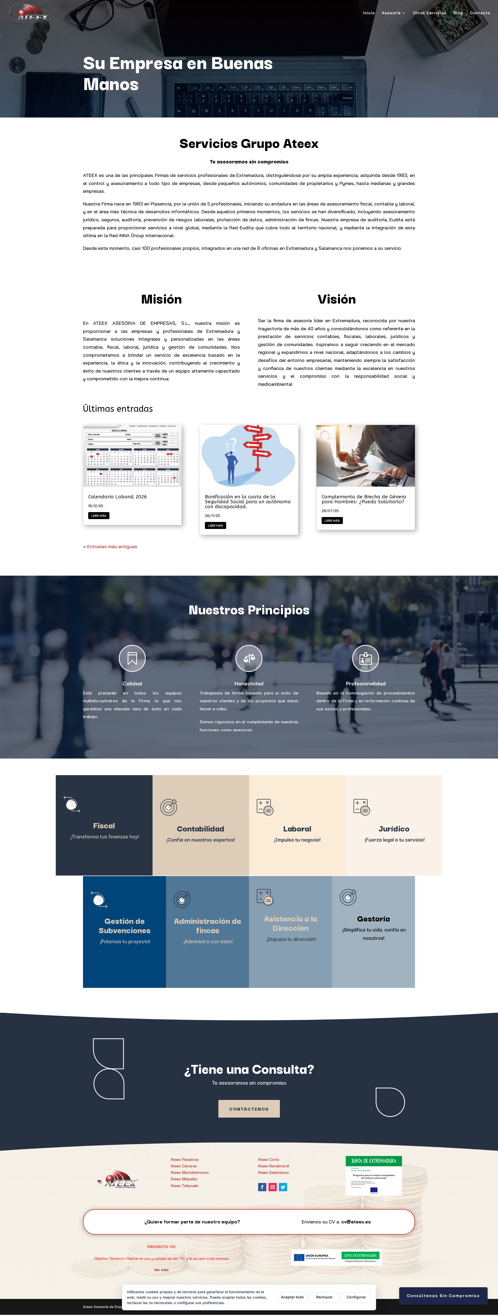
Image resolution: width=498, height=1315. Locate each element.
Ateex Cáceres (184, 1165)
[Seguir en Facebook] (262, 1187)
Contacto (480, 13)
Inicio (369, 13)
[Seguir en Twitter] (283, 1187)
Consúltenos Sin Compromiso (443, 1295)
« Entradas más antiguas (110, 546)
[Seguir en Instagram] (272, 1187)
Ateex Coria (268, 1159)
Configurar (356, 1297)
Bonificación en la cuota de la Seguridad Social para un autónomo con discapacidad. (248, 502)
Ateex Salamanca (273, 1172)
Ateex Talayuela (184, 1185)
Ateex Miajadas (184, 1178)
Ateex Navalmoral (273, 1165)
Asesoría (391, 13)
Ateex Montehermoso (190, 1172)
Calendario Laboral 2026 (117, 497)
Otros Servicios (429, 13)
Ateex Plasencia (184, 1159)
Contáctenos (249, 1108)
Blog (458, 13)
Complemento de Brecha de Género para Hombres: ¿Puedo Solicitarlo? (364, 499)
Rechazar (324, 1297)
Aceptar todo (292, 1297)
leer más (98, 516)
